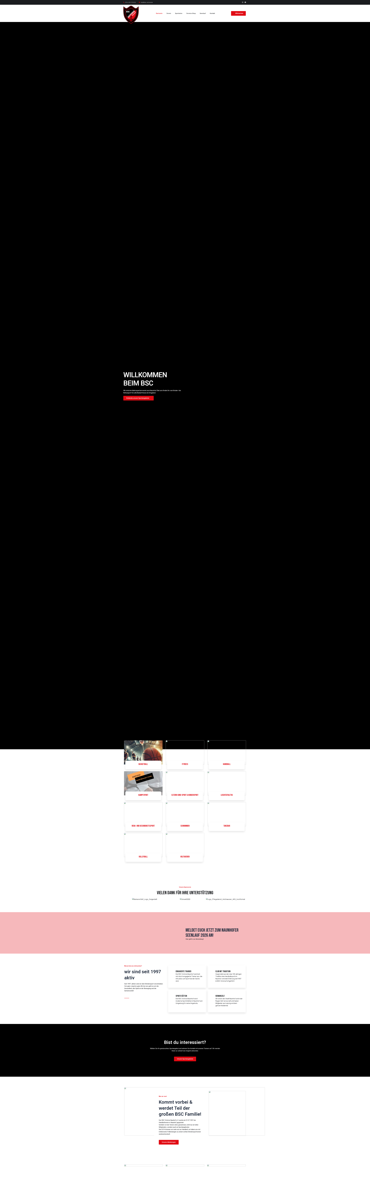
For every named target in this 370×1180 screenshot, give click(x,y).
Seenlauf (203, 13)
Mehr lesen (143, 865)
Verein (168, 13)
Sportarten (178, 13)
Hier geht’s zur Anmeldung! (195, 939)
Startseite (159, 13)
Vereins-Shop (191, 13)
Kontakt (212, 13)
